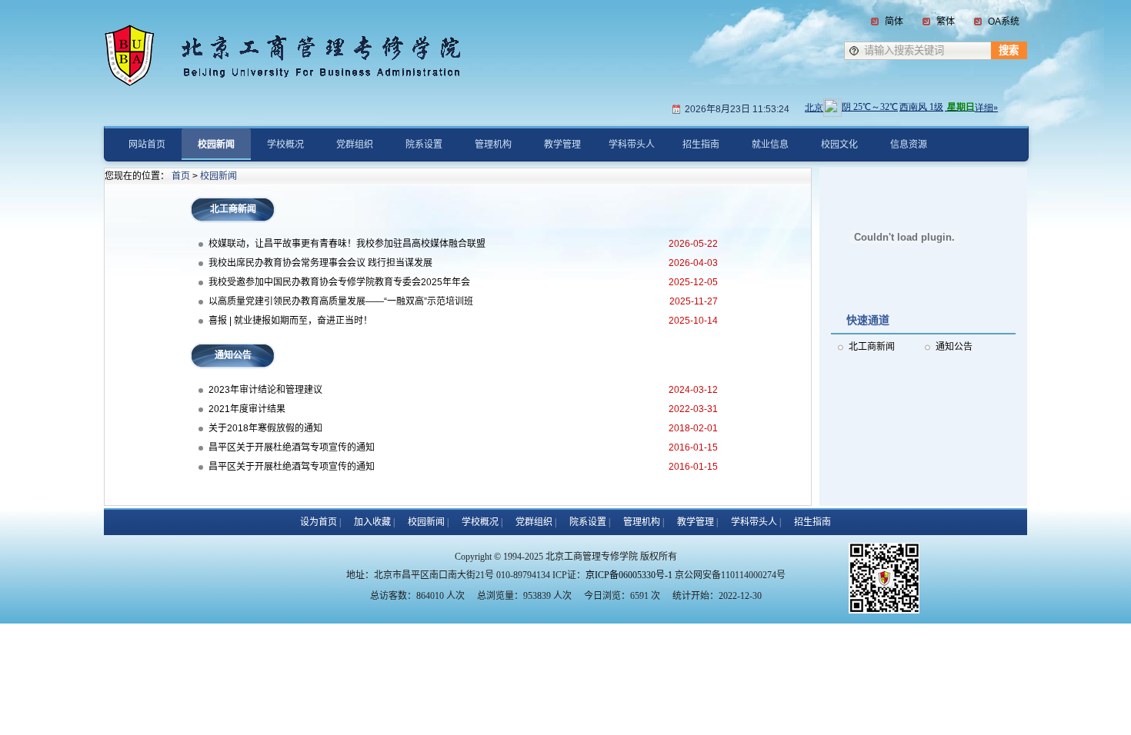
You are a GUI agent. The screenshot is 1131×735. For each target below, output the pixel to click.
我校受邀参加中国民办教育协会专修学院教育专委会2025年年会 (339, 282)
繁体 (945, 21)
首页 (181, 176)
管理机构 (641, 522)
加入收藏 (372, 522)
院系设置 (587, 522)
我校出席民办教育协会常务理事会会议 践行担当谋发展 (320, 263)
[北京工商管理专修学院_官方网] (296, 40)
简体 (894, 21)
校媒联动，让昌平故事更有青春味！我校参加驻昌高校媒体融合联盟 (347, 243)
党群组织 (533, 522)
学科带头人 (754, 522)
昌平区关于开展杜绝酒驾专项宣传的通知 (292, 447)
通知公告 (954, 346)
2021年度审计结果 (247, 409)
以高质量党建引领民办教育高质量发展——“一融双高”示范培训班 (341, 301)
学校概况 (480, 522)
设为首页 (318, 522)
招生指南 (812, 522)
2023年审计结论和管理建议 (265, 389)
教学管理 (695, 522)
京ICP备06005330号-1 (629, 575)
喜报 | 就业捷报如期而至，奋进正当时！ (290, 320)
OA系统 (1003, 21)
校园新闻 (218, 176)
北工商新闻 (872, 346)
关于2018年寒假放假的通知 (265, 428)
